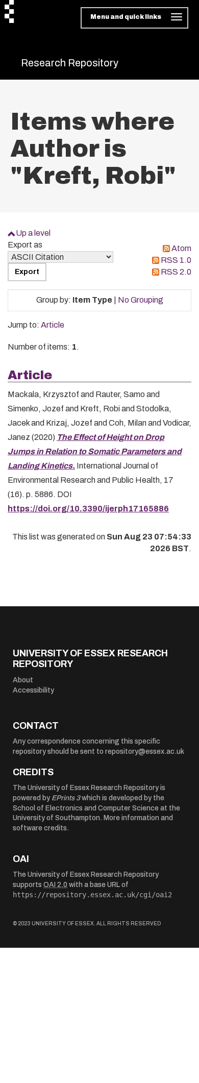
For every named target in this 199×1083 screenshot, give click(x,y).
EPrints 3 (66, 798)
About (23, 680)
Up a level (33, 233)
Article (52, 325)
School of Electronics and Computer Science (86, 808)
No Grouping (140, 300)
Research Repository (69, 62)
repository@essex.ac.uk (144, 751)
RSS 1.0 (176, 260)
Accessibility (33, 690)
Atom (181, 248)
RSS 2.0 (176, 271)
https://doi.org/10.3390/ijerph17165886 (88, 508)
